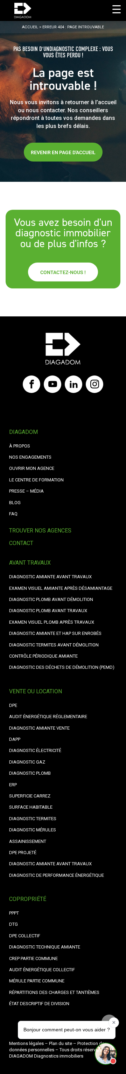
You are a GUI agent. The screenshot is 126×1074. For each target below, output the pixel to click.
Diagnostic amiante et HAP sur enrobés (55, 633)
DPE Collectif (24, 935)
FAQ (13, 513)
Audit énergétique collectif (42, 969)
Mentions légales (26, 1043)
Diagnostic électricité (35, 750)
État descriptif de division (39, 1003)
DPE (13, 705)
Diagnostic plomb (30, 773)
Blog (15, 502)
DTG (13, 924)
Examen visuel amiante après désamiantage (60, 588)
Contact (21, 543)
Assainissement (27, 841)
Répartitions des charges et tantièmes (54, 992)
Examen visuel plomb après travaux (51, 622)
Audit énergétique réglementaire (48, 716)
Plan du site (60, 1043)
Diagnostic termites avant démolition (54, 644)
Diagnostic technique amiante (44, 947)
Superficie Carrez (29, 796)
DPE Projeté (22, 852)
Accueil (30, 27)
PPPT (14, 913)
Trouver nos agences (40, 530)
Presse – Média (26, 491)
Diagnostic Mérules (32, 829)
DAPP (14, 739)
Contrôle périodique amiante (43, 656)
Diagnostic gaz (27, 762)
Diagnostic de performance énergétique (56, 875)
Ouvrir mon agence (31, 468)
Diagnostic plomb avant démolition (51, 599)
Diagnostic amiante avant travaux (50, 863)
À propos (19, 446)
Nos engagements (30, 457)
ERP (13, 784)
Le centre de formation (36, 479)
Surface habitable (30, 807)
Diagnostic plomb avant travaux (48, 610)
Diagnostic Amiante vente (39, 728)
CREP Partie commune (33, 958)
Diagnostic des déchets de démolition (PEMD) (61, 667)
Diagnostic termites (32, 818)
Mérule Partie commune (36, 980)
